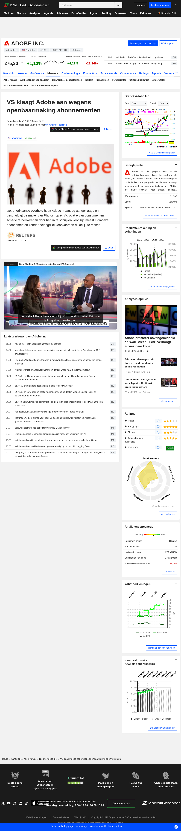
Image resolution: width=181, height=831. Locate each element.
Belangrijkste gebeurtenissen (67, 80)
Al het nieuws (10, 80)
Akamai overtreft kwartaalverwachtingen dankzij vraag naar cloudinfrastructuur (52, 370)
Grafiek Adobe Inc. (137, 96)
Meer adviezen (168, 514)
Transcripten (102, 80)
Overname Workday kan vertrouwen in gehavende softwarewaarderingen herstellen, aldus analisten (58, 362)
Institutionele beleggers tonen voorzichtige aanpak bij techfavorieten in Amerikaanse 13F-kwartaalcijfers (140, 63)
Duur (127, 103)
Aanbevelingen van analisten (34, 80)
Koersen (22, 73)
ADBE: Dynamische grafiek (162, 153)
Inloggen (140, 5)
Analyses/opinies (137, 299)
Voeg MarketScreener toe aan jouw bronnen (76, 129)
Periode (153, 103)
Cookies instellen (61, 817)
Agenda (156, 73)
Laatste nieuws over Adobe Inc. (26, 336)
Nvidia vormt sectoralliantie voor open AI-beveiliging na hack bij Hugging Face (52, 446)
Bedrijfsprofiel (134, 165)
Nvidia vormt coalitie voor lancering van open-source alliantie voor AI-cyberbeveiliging (56, 440)
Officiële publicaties (139, 80)
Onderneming (70, 73)
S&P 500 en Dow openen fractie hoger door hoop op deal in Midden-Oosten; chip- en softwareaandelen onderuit (55, 394)
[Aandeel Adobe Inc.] (34, 138)
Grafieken (36, 73)
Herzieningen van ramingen (161, 648)
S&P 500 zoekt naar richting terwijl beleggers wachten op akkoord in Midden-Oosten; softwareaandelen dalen (55, 378)
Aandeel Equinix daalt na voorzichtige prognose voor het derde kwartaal (49, 412)
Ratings (144, 73)
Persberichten (119, 80)
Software (172, 202)
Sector (168, 73)
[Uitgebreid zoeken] (118, 5)
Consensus (127, 73)
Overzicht (8, 73)
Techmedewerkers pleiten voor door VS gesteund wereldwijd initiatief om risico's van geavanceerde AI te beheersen (55, 420)
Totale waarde (109, 73)
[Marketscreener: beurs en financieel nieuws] (26, 5)
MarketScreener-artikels (16, 85)
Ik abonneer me (160, 5)
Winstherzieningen (138, 584)
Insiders (89, 80)
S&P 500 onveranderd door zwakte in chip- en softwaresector (44, 386)
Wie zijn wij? (80, 817)
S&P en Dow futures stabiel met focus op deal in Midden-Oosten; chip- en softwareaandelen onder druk (59, 404)
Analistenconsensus (139, 526)
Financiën (89, 73)
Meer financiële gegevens (162, 286)
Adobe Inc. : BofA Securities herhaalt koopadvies (139, 57)
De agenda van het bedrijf (162, 728)
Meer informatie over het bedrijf (160, 215)
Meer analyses (168, 401)
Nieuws (52, 73)
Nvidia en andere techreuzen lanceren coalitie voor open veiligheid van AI (50, 434)
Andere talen (158, 80)
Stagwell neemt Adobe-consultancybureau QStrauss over (42, 428)
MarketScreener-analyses (44, 85)
